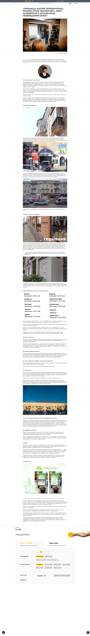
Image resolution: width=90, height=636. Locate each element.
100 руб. (39, 564)
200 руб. (48, 564)
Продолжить (23, 580)
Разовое (48, 556)
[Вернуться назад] (3, 632)
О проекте (41, 3)
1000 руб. (40, 567)
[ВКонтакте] (15, 529)
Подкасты (48, 3)
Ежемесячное (40, 556)
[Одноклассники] (17, 529)
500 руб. (66, 564)
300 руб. (57, 564)
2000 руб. (57, 567)
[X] (19, 529)
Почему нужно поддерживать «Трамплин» (62, 575)
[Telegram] (18, 529)
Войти (76, 3)
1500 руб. (48, 567)
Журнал (44, 3)
